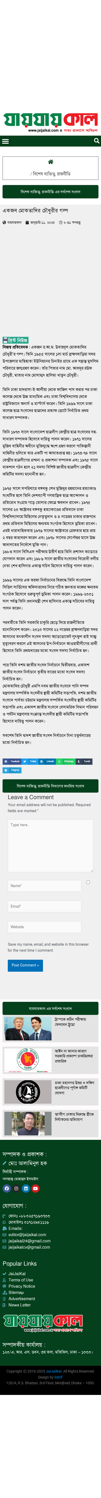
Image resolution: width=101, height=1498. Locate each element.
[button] (5, 141)
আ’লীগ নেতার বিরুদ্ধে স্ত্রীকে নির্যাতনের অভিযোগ (74, 1117)
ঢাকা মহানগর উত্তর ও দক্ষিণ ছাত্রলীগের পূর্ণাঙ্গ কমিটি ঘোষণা (74, 1088)
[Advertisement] (50, 53)
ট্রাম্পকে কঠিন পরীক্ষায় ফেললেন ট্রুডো (70, 1022)
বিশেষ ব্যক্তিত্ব (44, 174)
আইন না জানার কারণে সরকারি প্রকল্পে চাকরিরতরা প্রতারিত (74, 1056)
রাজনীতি (63, 174)
